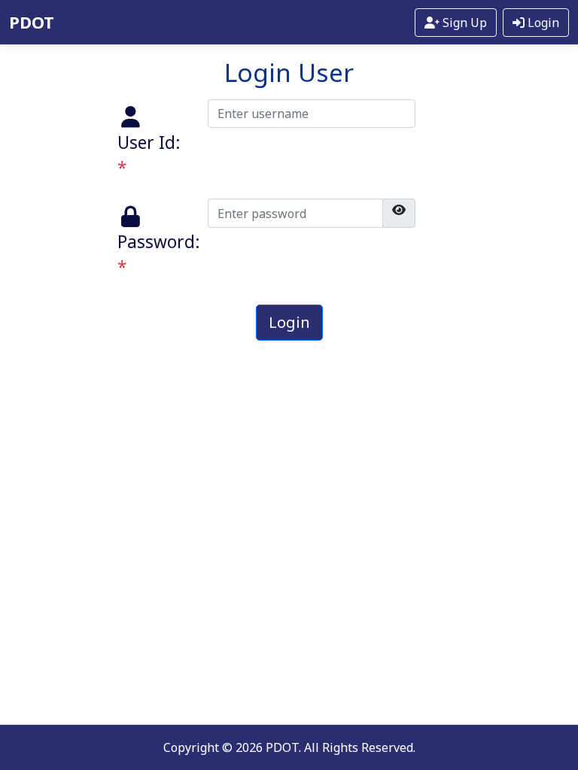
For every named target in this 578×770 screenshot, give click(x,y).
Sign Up (463, 22)
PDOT (31, 22)
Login (542, 22)
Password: (158, 254)
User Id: (148, 155)
